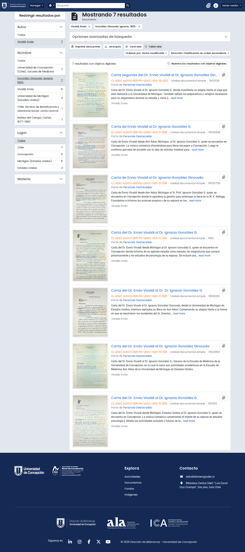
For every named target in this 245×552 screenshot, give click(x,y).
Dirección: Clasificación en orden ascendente (199, 53)
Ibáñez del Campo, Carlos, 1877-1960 (40, 120)
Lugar (22, 132)
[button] (208, 5)
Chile (40, 148)
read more (177, 98)
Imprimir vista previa (87, 46)
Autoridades (132, 477)
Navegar (35, 5)
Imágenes (131, 495)
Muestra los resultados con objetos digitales (198, 63)
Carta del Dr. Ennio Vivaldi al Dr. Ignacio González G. (154, 232)
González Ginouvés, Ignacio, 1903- (40, 80)
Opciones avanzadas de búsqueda (102, 36)
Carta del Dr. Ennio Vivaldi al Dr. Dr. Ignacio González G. (157, 290)
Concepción (40, 155)
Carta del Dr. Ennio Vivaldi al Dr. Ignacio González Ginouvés (160, 346)
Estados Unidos (40, 168)
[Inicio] (15, 5)
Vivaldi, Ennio (40, 42)
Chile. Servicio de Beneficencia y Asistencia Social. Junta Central (40, 109)
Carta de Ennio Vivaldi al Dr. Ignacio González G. (151, 127)
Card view (135, 46)
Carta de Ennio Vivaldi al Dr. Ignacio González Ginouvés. (157, 178)
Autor (21, 27)
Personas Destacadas (137, 85)
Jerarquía (114, 46)
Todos (21, 35)
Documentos (133, 483)
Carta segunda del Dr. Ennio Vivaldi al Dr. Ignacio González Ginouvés (164, 75)
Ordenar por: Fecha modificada (145, 53)
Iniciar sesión (230, 5)
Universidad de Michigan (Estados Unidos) (40, 98)
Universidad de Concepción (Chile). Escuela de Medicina (40, 69)
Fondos (129, 489)
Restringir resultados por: (40, 15)
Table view (155, 46)
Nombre (24, 52)
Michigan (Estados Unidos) (40, 162)
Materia (23, 179)
